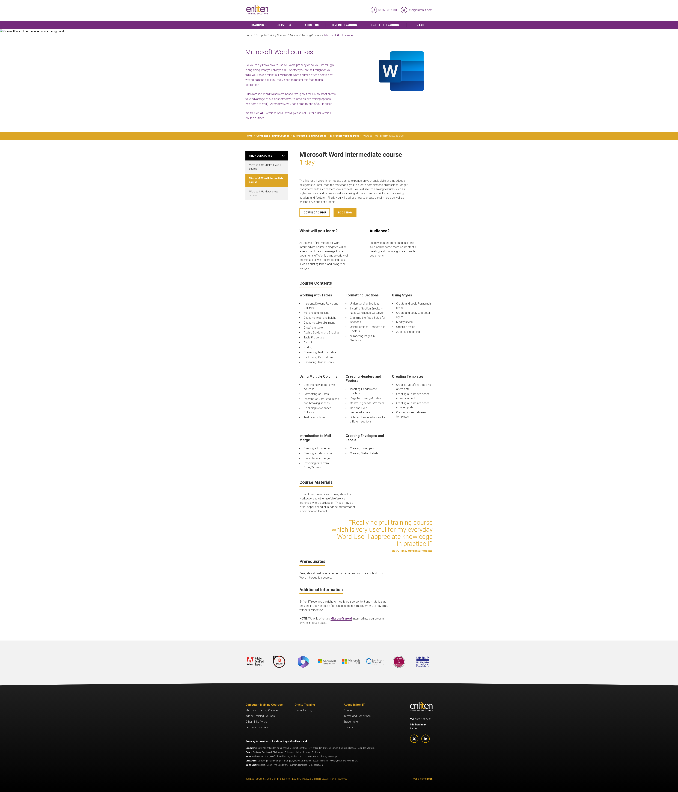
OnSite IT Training (384, 25)
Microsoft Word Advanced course (263, 193)
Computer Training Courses (271, 35)
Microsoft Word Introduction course (265, 167)
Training (257, 25)
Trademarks (351, 721)
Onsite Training (305, 704)
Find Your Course (260, 155)
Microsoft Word (341, 618)
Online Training (344, 25)
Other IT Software (256, 721)
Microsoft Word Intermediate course (266, 180)
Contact (419, 25)
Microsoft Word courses (344, 135)
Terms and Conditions (357, 716)
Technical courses (256, 727)
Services (284, 25)
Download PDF (315, 212)
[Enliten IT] (292, 10)
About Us (312, 25)
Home (248, 35)
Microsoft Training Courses (305, 35)
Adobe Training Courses (260, 716)
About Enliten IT (354, 704)
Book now (345, 212)
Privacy (348, 727)
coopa (429, 778)
